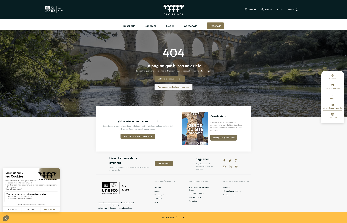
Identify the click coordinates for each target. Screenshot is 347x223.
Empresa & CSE (195, 197)
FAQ (156, 202)
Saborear (150, 25)
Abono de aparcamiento (332, 108)
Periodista (193, 201)
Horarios (332, 79)
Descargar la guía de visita (223, 137)
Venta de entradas (333, 88)
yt (236, 166)
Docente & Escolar (196, 194)
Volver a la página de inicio (169, 79)
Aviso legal (102, 208)
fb (224, 160)
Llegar (170, 25)
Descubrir (129, 25)
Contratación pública (232, 191)
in (224, 166)
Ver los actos (163, 163)
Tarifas (332, 98)
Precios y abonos (161, 195)
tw (230, 160)
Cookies (113, 208)
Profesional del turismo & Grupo (199, 188)
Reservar (215, 25)
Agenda (252, 9)
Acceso (158, 191)
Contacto (158, 198)
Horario (158, 187)
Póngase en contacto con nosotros (173, 87)
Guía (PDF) (333, 118)
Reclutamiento (229, 195)
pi (236, 160)
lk (230, 166)
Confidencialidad (125, 208)
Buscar (291, 9)
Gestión (226, 187)
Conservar (190, 25)
